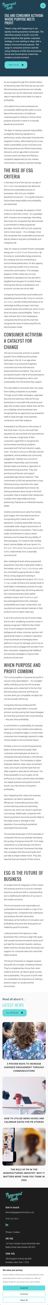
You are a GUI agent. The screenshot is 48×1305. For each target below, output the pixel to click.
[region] (24, 1285)
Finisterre (27, 597)
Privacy (9, 1232)
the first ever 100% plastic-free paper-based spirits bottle (24, 548)
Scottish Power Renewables (26, 252)
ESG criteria (9, 186)
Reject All (24, 1300)
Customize (24, 1294)
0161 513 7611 (12, 1219)
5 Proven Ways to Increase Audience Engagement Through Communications (24, 1067)
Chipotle (21, 430)
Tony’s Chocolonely (29, 568)
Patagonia (31, 298)
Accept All (24, 1288)
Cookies (16, 1232)
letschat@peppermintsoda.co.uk (20, 1212)
